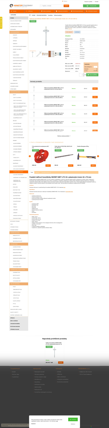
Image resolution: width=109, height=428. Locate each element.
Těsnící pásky (16, 261)
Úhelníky (15, 209)
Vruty (14, 94)
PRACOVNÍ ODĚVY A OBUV (16, 309)
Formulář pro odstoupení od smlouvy (43, 392)
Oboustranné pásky (18, 249)
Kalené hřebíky (17, 143)
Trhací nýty (16, 157)
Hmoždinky (15, 163)
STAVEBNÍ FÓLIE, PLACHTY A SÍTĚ (17, 269)
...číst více (70, 28)
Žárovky (15, 80)
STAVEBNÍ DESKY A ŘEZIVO (16, 26)
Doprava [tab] (37, 172)
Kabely (14, 52)
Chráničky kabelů (17, 63)
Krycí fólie (16, 298)
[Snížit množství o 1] (83, 75)
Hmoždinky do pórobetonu (20, 177)
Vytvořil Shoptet (96, 426)
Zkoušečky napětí (17, 69)
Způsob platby (37, 387)
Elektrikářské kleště (18, 72)
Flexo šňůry (16, 54)
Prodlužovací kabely (18, 57)
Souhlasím (74, 419)
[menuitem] (16, 11)
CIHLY (11, 224)
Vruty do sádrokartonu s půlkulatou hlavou (20, 114)
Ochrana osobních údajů (40, 377)
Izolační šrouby (17, 123)
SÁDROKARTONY (14, 83)
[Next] (98, 156)
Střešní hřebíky (17, 151)
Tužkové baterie (17, 77)
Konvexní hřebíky (17, 146)
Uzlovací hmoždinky (18, 174)
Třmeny (15, 206)
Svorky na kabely (17, 49)
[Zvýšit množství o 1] (83, 74)
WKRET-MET (82, 40)
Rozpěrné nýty (17, 160)
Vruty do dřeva (17, 97)
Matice (14, 184)
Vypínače (15, 37)
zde (57, 421)
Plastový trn (82, 54)
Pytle (14, 303)
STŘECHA (12, 317)
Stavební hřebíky (17, 149)
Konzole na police (17, 215)
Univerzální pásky (17, 255)
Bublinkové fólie (17, 289)
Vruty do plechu (17, 100)
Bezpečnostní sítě (17, 241)
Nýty (14, 154)
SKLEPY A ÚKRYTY (14, 312)
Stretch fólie (16, 292)
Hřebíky (15, 140)
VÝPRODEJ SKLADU (14, 329)
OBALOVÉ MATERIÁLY (15, 283)
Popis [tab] (32, 172)
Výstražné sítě (16, 280)
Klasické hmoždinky (18, 166)
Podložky (15, 187)
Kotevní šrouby (17, 126)
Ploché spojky (17, 201)
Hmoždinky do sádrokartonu (17, 181)
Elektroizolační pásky (18, 74)
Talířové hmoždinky (18, 171)
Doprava (77, 32)
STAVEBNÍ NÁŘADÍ (14, 229)
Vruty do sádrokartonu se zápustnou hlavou (20, 111)
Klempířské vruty (17, 117)
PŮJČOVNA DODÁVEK (15, 326)
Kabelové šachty (17, 66)
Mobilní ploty (16, 235)
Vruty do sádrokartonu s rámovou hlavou (20, 107)
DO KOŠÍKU (93, 74)
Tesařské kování (17, 192)
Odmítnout (73, 424)
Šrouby (15, 120)
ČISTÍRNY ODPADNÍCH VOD (16, 315)
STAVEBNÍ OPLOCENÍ (14, 232)
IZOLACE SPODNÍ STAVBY (15, 20)
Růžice (15, 204)
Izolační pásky (16, 263)
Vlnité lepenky (16, 300)
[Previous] (30, 156)
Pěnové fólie (16, 295)
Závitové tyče (16, 189)
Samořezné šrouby (18, 132)
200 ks (81, 42)
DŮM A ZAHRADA (14, 320)
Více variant (69, 32)
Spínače (15, 40)
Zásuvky (15, 35)
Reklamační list (38, 389)
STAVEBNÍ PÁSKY (14, 244)
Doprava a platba (88, 1)
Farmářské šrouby (18, 129)
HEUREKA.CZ (37, 379)
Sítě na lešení (16, 278)
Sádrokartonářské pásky (19, 258)
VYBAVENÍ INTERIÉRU (15, 323)
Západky (15, 212)
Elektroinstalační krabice (19, 46)
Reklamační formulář (39, 371)
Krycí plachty (16, 275)
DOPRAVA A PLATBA (39, 384)
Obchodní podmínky (39, 374)
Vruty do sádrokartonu (19, 103)
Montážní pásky (17, 198)
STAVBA (12, 18)
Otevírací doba (15, 374)
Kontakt (96, 1)
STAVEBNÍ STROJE (14, 227)
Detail (95, 88)
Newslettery (37, 382)
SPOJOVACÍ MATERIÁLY (15, 91)
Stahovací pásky (17, 218)
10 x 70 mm (82, 52)
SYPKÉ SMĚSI (13, 89)
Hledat (66, 5)
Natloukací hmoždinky (18, 168)
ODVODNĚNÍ (13, 29)
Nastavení (33, 423)
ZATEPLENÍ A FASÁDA (15, 23)
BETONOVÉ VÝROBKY (15, 221)
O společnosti (15, 377)
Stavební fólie (16, 272)
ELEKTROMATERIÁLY (14, 32)
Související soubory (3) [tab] (46, 172)
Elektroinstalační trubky (19, 60)
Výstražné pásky (17, 266)
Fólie (14, 286)
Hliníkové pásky (17, 246)
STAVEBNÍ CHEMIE (14, 86)
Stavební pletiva (17, 238)
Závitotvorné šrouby (18, 137)
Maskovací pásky (17, 252)
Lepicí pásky (16, 306)
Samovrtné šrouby (18, 134)
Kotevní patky (16, 195)
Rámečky (15, 43)
